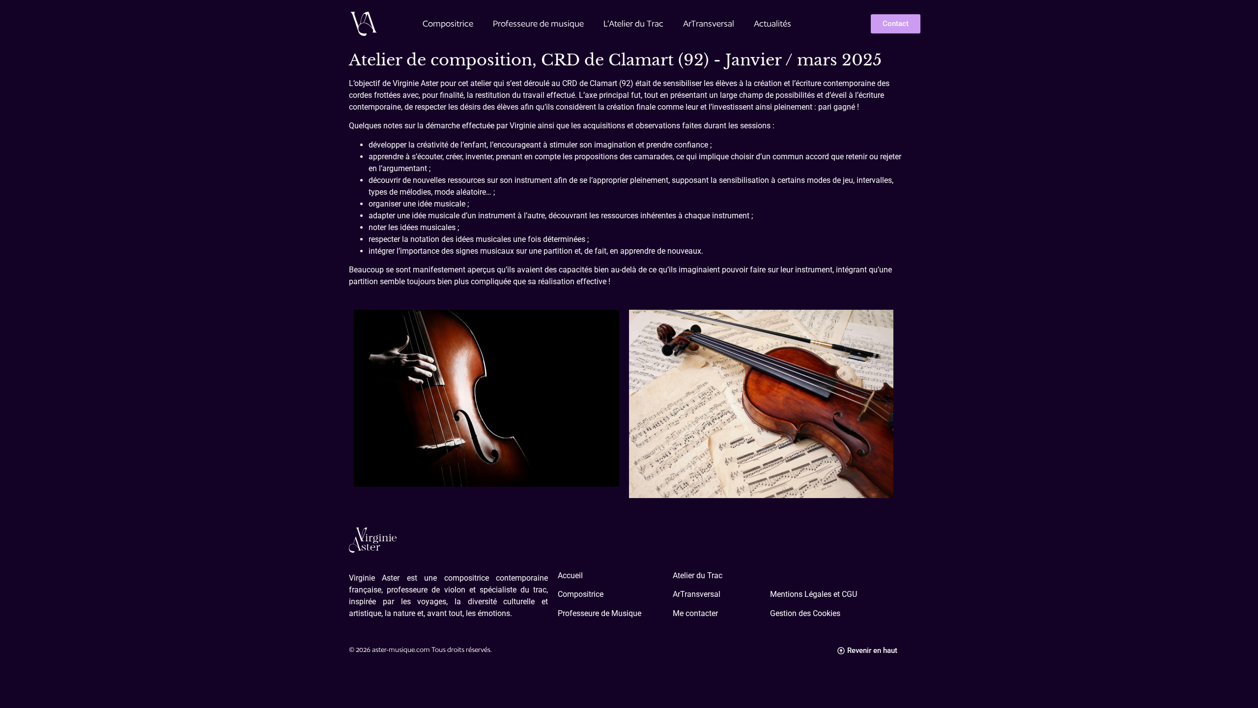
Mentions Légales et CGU (813, 594)
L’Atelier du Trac (633, 23)
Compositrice (448, 23)
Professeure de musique (538, 23)
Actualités (772, 23)
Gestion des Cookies (805, 613)
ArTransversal (708, 23)
